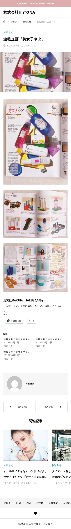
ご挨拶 (39, 503)
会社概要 (53, 503)
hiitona (30, 383)
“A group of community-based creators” (35, 3)
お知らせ (8, 32)
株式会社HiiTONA (19, 12)
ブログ (7, 503)
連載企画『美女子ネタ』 (16, 339)
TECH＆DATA (23, 503)
